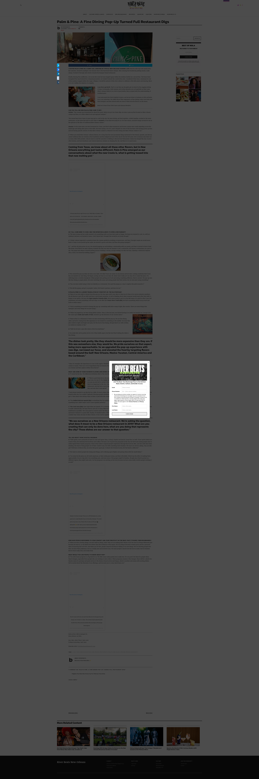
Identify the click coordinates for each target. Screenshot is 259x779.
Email (113, 387)
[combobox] (123, 391)
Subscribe (129, 414)
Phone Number (116, 391)
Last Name (114, 410)
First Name (115, 406)
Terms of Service (133, 401)
